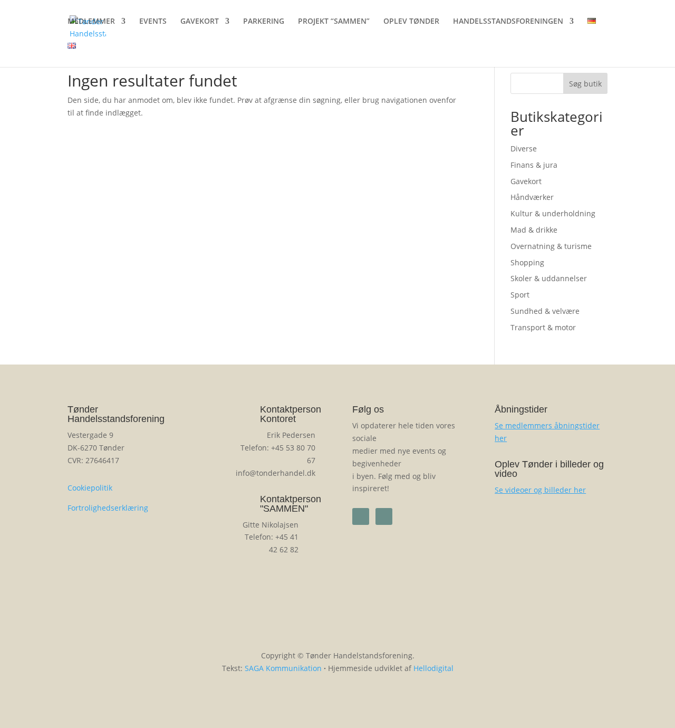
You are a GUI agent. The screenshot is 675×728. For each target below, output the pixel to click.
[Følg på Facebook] (360, 516)
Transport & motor (543, 327)
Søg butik (585, 84)
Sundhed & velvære (545, 311)
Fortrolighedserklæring (108, 508)
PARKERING (263, 21)
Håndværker (532, 197)
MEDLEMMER (91, 21)
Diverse (523, 148)
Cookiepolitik (90, 488)
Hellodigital (433, 668)
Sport (519, 295)
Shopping (527, 262)
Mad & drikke (533, 230)
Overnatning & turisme (551, 246)
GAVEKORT (199, 21)
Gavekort (526, 181)
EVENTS (153, 21)
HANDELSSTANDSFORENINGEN (508, 21)
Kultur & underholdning (552, 213)
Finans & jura (533, 165)
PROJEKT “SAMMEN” (334, 21)
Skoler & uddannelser (548, 278)
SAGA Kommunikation (283, 668)
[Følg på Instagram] (383, 516)
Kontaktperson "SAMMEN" (290, 504)
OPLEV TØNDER (411, 21)
